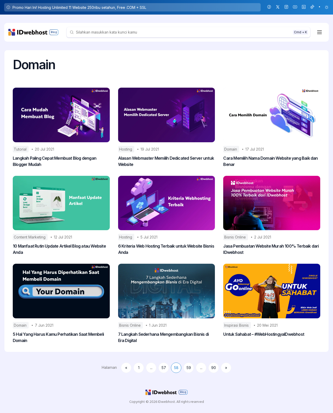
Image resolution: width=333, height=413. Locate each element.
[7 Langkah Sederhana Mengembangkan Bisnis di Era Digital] (166, 291)
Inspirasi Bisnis (237, 325)
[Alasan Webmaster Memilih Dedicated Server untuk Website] (166, 115)
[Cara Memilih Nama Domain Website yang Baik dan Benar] (271, 115)
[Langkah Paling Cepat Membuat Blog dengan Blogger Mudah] (61, 115)
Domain (231, 149)
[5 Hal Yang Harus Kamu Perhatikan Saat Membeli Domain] (61, 291)
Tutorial (21, 149)
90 (213, 367)
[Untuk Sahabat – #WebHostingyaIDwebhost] (271, 291)
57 (164, 367)
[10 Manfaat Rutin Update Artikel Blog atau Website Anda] (61, 203)
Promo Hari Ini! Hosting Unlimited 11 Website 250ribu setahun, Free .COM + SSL (79, 7)
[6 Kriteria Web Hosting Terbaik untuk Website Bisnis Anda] (166, 203)
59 (189, 367)
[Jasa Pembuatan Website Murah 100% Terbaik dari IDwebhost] (271, 203)
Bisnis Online (235, 237)
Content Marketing (30, 237)
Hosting (126, 149)
